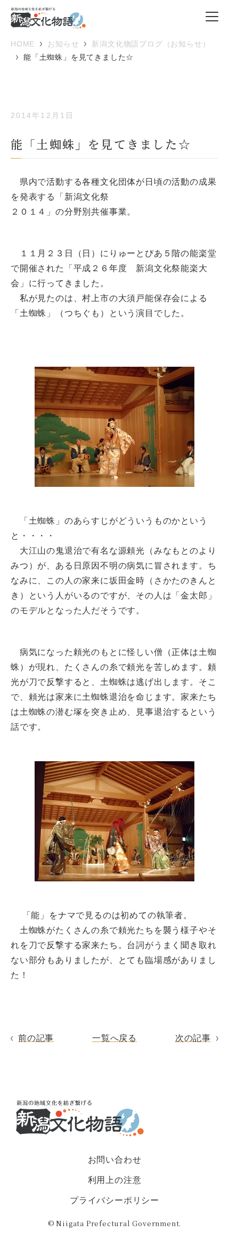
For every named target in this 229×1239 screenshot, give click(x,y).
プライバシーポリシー (114, 1200)
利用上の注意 (115, 1180)
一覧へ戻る (114, 1038)
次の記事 (193, 1038)
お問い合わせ (115, 1159)
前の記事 (36, 1038)
